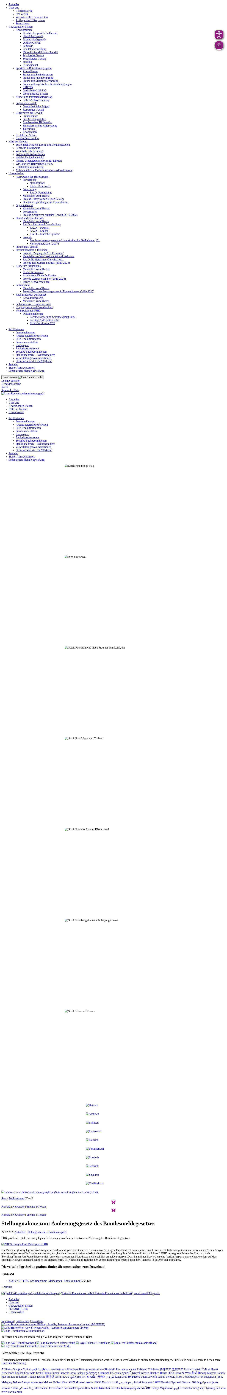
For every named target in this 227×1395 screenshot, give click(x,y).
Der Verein (22, 13)
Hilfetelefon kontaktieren (29, 167)
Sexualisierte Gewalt (34, 58)
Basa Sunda (91, 1388)
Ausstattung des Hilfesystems (32, 176)
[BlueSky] (113, 1203)
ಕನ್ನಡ (71, 1376)
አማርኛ (24, 1369)
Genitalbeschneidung (34, 48)
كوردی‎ (110, 1376)
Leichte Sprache (10, 380)
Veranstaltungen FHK (28, 310)
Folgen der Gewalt (26, 103)
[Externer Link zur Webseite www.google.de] (49, 1192)
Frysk (73, 1372)
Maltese (47, 1382)
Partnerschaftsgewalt (34, 39)
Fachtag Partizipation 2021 (45, 320)
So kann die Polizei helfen (30, 154)
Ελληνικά (115, 1372)
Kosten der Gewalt (33, 109)
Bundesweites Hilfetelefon (37, 122)
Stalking (27, 61)
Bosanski (110, 1369)
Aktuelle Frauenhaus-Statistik (111, 1293)
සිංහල (30, 1388)
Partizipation (23, 285)
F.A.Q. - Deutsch (39, 227)
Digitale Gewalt (31, 42)
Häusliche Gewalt (33, 36)
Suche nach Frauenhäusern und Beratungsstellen (43, 144)
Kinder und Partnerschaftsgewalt (34, 96)
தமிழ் (133, 1388)
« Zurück (6, 1286)
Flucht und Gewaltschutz (30, 218)
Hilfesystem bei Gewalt (29, 112)
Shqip (16, 1369)
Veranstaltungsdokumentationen (33, 358)
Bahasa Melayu (21, 1382)
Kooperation (30, 131)
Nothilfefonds (37, 182)
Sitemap (30, 1206)
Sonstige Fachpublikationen (31, 351)
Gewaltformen (24, 29)
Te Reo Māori (60, 1382)
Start (4, 1198)
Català (132, 1369)
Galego (81, 1372)
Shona (14, 1388)
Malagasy (6, 1382)
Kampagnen (22, 345)
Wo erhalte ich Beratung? (30, 151)
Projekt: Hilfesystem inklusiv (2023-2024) (46, 262)
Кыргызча (121, 1376)
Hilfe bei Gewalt (18, 141)
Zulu (19, 1391)
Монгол (80, 1382)
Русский (176, 1382)
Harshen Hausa (158, 1372)
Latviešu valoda (156, 1376)
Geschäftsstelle (24, 10)
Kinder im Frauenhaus (28, 265)
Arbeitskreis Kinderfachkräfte (39, 275)
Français (64, 1372)
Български (122, 1369)
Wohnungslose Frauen (35, 93)
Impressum (7, 1321)
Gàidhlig (197, 1382)
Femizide (28, 45)
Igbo (4, 1376)
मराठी (72, 1382)
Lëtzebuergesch (191, 1376)
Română (166, 1382)
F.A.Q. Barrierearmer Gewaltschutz (43, 259)
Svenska (115, 1388)
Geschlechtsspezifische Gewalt (40, 33)
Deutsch (104, 1372)
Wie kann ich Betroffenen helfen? (34, 163)
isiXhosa (221, 1388)
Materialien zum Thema (36, 195)
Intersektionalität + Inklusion (32, 249)
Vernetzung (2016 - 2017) (44, 243)
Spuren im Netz (10, 390)
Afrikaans (6, 1369)
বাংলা (102, 1369)
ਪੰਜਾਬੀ (156, 1382)
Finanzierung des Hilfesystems (40, 125)
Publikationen (16, 329)
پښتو (130, 1382)
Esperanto (29, 1372)
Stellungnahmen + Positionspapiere (35, 354)
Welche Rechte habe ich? (30, 157)
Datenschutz (22, 1321)
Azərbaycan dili (60, 1369)
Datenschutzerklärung (13, 1363)
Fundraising (29, 189)
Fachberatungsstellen (34, 119)
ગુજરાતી (126, 1372)
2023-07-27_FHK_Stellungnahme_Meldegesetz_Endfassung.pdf (45, 1280)
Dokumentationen (33, 313)
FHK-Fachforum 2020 (42, 323)
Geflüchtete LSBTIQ (34, 90)
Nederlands (7, 1372)
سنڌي (22, 1388)
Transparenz (22, 23)
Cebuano (142, 1369)
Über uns (14, 7)
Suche (4, 387)
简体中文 (165, 1369)
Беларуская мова (89, 1369)
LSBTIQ (28, 87)
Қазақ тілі (80, 1376)
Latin (144, 1376)
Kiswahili (104, 1388)
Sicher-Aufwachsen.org (36, 100)
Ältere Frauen (30, 71)
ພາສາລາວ (134, 1376)
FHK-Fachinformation (28, 338)
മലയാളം (37, 1382)
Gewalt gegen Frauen (21, 26)
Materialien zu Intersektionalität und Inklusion (48, 256)
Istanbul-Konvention (27, 138)
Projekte (27, 237)
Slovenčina (40, 1388)
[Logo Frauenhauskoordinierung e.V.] (23, 393)
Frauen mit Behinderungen (38, 74)
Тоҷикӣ (125, 1388)
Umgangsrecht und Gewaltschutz (34, 307)
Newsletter (18, 1206)
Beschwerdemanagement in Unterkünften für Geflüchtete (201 (65, 240)
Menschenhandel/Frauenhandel (40, 52)
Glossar (41, 1206)
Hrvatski (196, 1369)
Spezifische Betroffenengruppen (34, 68)
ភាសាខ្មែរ (91, 1376)
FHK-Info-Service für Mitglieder (34, 361)
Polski (137, 1382)
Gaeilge (32, 1376)
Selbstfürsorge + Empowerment (33, 304)
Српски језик (210, 1382)
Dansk (214, 1369)
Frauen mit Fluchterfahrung (38, 77)
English (19, 1372)
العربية (33, 1369)
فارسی (123, 1382)
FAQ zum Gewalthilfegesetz (144, 1293)
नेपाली (98, 1382)
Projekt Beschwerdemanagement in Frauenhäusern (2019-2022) (58, 291)
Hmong (202, 1372)
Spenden (13, 364)
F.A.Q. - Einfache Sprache (45, 233)
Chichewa (153, 1369)
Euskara (73, 1369)
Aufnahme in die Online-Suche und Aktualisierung (44, 170)
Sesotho (5, 1388)
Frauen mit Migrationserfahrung (40, 80)
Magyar (211, 1372)
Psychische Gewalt (33, 55)
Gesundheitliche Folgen (36, 106)
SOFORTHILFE (18, 1308)
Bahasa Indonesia (17, 1376)
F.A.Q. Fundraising (41, 192)
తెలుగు (141, 1388)
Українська (166, 1388)
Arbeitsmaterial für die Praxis (32, 335)
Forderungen (30, 211)
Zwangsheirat (30, 64)
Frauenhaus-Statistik (27, 246)
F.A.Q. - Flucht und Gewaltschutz (42, 224)
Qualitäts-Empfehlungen (45, 1293)
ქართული (92, 1372)
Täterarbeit (29, 128)
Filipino (46, 1372)
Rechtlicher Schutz (26, 135)
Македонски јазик (212, 1376)
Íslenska (221, 1372)
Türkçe (155, 1388)
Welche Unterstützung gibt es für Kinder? (39, 160)
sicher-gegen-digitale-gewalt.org (27, 370)
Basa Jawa (61, 1376)
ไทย (148, 1388)
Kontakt (5, 1206)
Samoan (186, 1382)
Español (79, 1388)
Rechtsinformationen (27, 348)
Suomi (55, 1372)
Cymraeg (210, 1388)
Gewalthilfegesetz (33, 297)
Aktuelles (14, 4)
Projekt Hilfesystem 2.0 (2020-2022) (43, 198)
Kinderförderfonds (40, 186)
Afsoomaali (68, 1388)
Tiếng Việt (198, 1388)
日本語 (50, 1376)
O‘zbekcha (185, 1388)
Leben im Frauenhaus (28, 147)
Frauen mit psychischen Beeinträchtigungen (47, 84)
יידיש (4, 1391)
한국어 (101, 1376)
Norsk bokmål (110, 1382)
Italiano (41, 1376)
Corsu (187, 1369)
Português (147, 1382)
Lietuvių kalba (174, 1376)
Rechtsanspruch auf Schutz (31, 294)
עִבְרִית (187, 1372)
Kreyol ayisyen (140, 1372)
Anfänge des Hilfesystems (30, 20)
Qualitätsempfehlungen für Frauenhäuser (45, 202)
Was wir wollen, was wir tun (32, 17)
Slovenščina (54, 1388)
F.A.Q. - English (39, 230)
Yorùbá (12, 1391)
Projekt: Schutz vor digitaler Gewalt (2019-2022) (50, 214)
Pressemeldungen (25, 332)
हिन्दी (194, 1372)
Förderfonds (29, 179)
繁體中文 (177, 1369)
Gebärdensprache (11, 383)
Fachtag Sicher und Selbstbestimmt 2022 (52, 316)
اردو (176, 1388)
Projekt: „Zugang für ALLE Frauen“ (43, 253)
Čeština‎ (206, 1369)
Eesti (38, 1372)
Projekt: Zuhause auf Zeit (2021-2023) (44, 278)
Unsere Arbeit (16, 173)
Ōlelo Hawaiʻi (176, 1372)
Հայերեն (44, 1369)
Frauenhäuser (30, 115)
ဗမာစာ (90, 1382)
